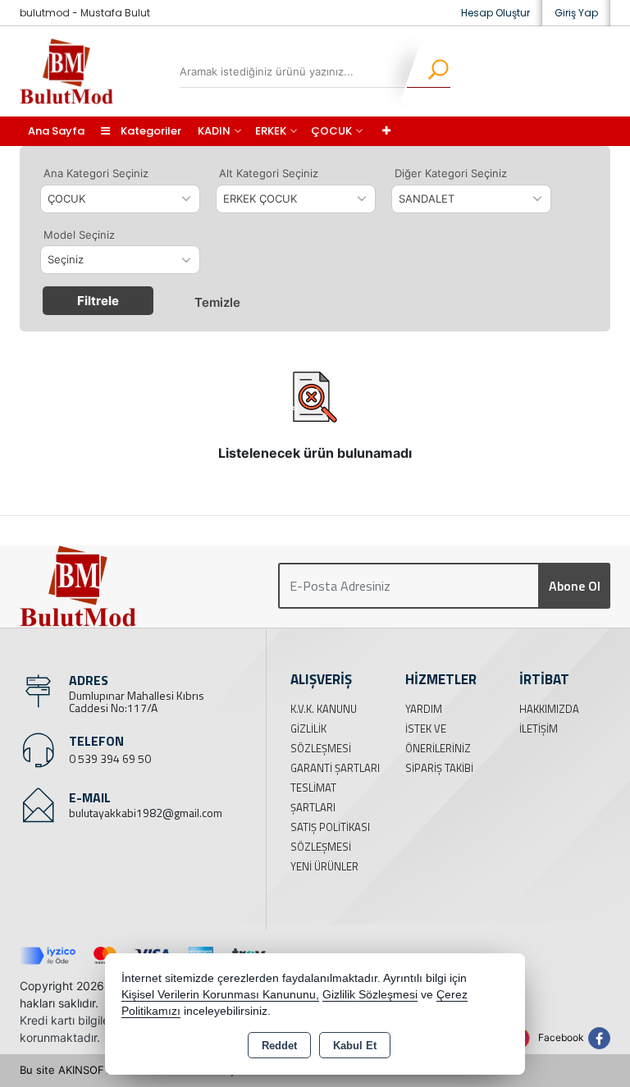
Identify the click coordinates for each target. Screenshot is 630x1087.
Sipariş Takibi (439, 768)
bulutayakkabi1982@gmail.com (145, 812)
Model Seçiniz (79, 234)
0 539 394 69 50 (110, 758)
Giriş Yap (576, 13)
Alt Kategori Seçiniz (268, 173)
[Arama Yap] (427, 71)
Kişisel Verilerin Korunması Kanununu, (220, 995)
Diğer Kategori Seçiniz (451, 173)
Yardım (423, 709)
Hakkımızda (549, 709)
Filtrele (98, 300)
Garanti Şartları (335, 768)
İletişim (538, 728)
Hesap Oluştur (495, 13)
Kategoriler (149, 131)
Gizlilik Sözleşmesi (370, 995)
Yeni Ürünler (324, 866)
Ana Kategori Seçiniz (95, 173)
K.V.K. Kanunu (323, 709)
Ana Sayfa (56, 131)
